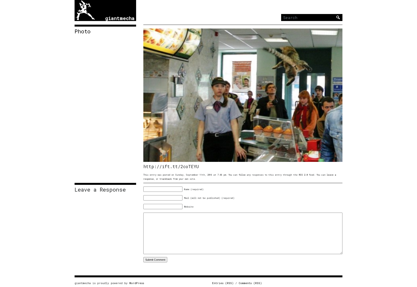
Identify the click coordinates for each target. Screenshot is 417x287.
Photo (82, 31)
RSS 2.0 (303, 174)
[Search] (338, 17)
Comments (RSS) (250, 283)
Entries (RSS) (223, 283)
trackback (166, 179)
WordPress (136, 283)
